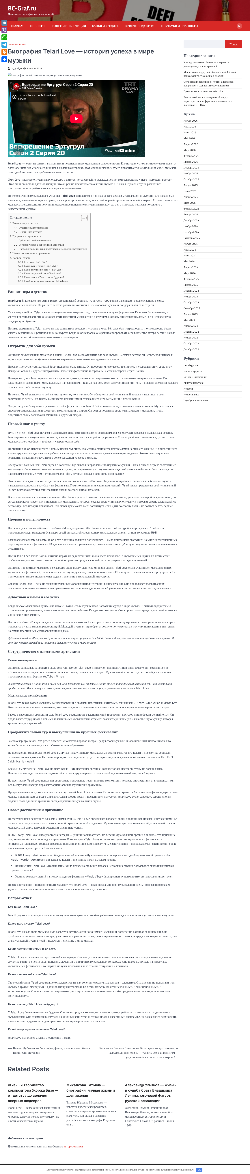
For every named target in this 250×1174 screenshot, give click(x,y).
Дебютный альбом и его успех (35, 240)
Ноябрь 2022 (191, 337)
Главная (17, 26)
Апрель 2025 (191, 197)
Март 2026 (190, 150)
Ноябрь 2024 (191, 226)
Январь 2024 (191, 285)
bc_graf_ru (17, 68)
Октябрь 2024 (191, 232)
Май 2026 (189, 138)
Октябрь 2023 (191, 302)
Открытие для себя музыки (33, 228)
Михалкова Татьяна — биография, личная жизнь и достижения (90, 1090)
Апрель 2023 (191, 326)
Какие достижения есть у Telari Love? (43, 269)
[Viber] (4, 30)
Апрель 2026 (191, 144)
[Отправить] (4, 59)
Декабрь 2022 (191, 332)
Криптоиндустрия (140, 26)
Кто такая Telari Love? (35, 262)
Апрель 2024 (191, 267)
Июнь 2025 (190, 191)
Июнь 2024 (190, 255)
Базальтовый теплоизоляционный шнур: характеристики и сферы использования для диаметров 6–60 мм (208, 101)
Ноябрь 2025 (191, 173)
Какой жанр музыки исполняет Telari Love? (46, 281)
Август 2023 (191, 314)
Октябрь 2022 (191, 343)
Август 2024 (191, 244)
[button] (83, 218)
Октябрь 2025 (191, 179)
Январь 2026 (191, 162)
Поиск (234, 44)
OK (199, 1169)
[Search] (239, 26)
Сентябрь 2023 (192, 308)
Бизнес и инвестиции (68, 26)
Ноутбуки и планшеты (179, 26)
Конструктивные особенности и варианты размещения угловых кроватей (206, 64)
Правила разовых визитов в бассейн (203, 91)
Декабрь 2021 (191, 349)
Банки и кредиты (106, 26)
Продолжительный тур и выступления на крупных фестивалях (53, 249)
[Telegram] (4, 44)
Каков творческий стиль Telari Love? (42, 273)
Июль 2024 (190, 249)
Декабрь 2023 (191, 290)
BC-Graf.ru (22, 8)
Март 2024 (190, 273)
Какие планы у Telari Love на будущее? (44, 277)
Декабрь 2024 (191, 220)
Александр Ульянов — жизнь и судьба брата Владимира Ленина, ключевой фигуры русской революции (150, 1093)
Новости (37, 26)
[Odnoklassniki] (4, 52)
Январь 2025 (191, 214)
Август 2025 (191, 185)
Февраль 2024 (191, 279)
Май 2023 (189, 320)
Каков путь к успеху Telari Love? (40, 266)
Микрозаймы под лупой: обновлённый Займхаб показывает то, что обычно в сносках (210, 74)
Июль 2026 (190, 126)
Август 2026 (191, 121)
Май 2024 (189, 261)
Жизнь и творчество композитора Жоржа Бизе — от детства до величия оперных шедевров (33, 1093)
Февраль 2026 (191, 156)
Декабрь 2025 (191, 167)
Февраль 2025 (191, 208)
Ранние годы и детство (25, 223)
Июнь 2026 (190, 132)
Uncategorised (16, 44)
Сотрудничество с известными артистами (41, 245)
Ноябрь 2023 (191, 296)
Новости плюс (191, 394)
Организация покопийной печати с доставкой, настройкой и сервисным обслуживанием (209, 83)
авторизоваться (73, 1146)
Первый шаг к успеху (30, 232)
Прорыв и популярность (26, 236)
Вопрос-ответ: (21, 258)
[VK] (4, 22)
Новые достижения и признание (31, 253)
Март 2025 (190, 203)
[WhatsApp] (4, 37)
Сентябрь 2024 (192, 238)
